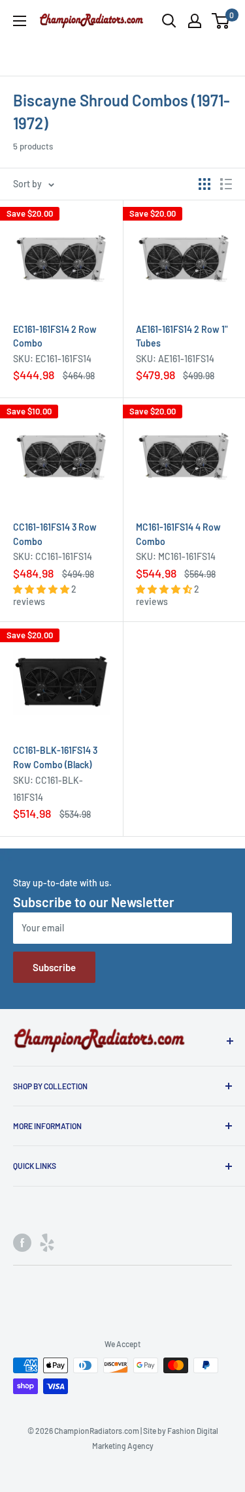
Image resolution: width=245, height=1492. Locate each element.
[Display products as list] (226, 184)
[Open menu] (19, 21)
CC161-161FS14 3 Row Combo (55, 534)
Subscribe (54, 967)
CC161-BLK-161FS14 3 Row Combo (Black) (55, 757)
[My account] (194, 21)
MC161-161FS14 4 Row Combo (178, 534)
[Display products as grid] (204, 184)
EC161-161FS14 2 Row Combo (55, 336)
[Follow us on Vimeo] (47, 1243)
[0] (221, 21)
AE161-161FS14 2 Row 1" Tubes (182, 336)
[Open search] (169, 21)
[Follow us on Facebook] (22, 1243)
